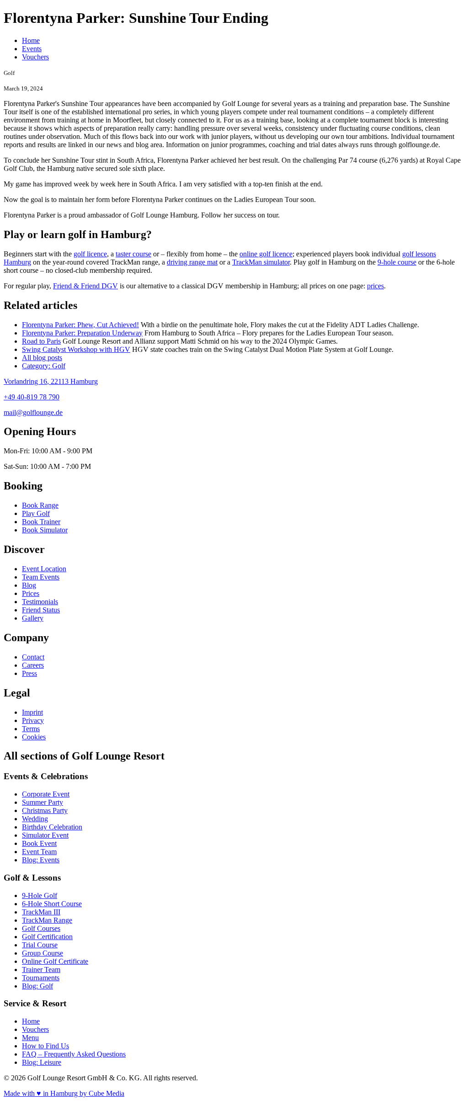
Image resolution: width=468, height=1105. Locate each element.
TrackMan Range (47, 920)
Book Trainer (41, 522)
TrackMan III (41, 912)
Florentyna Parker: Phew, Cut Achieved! (80, 325)
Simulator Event (45, 835)
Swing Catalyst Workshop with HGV (76, 349)
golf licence (90, 254)
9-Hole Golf (39, 895)
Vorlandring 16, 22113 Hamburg (51, 381)
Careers (33, 665)
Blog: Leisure (41, 1062)
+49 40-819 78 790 (31, 397)
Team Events (40, 577)
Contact (33, 657)
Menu (30, 1037)
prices (375, 286)
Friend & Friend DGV (85, 286)
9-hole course (397, 262)
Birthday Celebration (52, 827)
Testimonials (40, 602)
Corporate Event (45, 794)
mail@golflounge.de (33, 412)
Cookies (34, 737)
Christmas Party (45, 810)
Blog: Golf (37, 986)
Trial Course (40, 945)
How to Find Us (45, 1046)
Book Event (39, 843)
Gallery (32, 618)
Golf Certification (47, 936)
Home (31, 40)
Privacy (33, 720)
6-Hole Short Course (52, 904)
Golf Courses (41, 928)
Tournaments (40, 978)
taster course (133, 254)
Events (32, 49)
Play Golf (36, 513)
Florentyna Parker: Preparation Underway (82, 333)
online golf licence (265, 254)
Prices (30, 593)
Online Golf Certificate (55, 961)
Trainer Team (41, 969)
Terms (31, 729)
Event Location (44, 569)
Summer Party (42, 802)
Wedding (35, 819)
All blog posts (42, 357)
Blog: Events (40, 860)
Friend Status (41, 610)
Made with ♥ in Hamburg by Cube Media (64, 1093)
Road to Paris (41, 341)
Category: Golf (43, 366)
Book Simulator (45, 530)
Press (29, 673)
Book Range (40, 505)
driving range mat (192, 262)
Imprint (32, 712)
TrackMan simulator (261, 262)
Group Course (42, 953)
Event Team (39, 851)
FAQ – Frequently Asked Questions (74, 1054)
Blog (29, 585)
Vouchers (35, 57)
